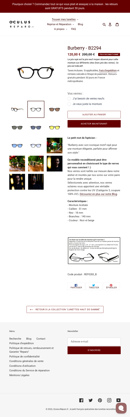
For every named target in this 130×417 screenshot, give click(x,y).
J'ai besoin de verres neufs (88, 98)
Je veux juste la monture (87, 104)
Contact (40, 338)
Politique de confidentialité (24, 356)
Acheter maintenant (94, 123)
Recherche (15, 338)
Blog (28, 338)
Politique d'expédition (21, 343)
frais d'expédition (108, 70)
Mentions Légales (19, 375)
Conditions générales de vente (26, 361)
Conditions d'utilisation (22, 365)
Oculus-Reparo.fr (60, 409)
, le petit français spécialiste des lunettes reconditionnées (95, 409)
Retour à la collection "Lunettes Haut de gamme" (67, 309)
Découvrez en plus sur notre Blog (98, 194)
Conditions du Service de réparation (29, 370)
